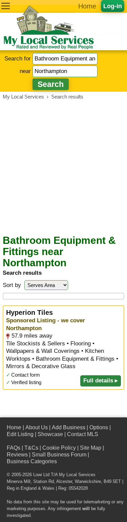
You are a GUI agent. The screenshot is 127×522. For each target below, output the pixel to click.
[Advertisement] (63, 167)
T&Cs (31, 448)
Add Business (68, 427)
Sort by (12, 285)
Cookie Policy (59, 448)
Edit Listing (20, 434)
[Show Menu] (5, 6)
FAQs (13, 448)
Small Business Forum (59, 454)
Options (98, 427)
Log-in (112, 6)
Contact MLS (82, 434)
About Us (36, 427)
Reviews (17, 454)
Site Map (90, 448)
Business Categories (32, 461)
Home (87, 6)
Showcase (50, 434)
